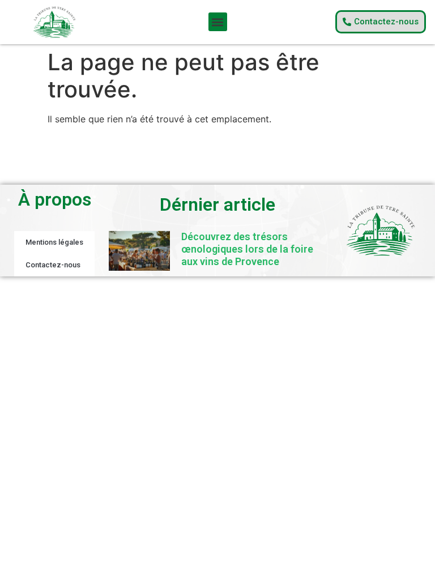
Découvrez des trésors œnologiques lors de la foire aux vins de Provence (247, 249)
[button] (217, 21)
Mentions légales (54, 242)
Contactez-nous (52, 265)
